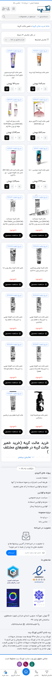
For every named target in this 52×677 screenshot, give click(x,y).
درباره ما (25, 3)
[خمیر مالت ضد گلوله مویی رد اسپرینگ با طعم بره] (13, 303)
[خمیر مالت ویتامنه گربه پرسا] (39, 58)
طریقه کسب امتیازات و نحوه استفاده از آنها (29, 482)
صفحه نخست (41, 478)
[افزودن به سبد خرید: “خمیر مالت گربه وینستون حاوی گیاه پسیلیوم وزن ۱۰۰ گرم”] (6, 89)
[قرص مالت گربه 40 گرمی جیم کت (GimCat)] (39, 107)
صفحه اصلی (34, 3)
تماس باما (16, 3)
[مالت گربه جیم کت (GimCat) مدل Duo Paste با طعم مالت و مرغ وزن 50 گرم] (13, 205)
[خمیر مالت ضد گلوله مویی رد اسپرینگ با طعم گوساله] (13, 352)
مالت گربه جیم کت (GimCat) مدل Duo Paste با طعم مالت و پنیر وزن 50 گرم (39, 220)
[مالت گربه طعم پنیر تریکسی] (13, 401)
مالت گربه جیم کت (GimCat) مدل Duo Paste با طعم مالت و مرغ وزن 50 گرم (13, 220)
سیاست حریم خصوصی (38, 497)
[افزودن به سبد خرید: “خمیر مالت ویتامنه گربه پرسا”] (32, 89)
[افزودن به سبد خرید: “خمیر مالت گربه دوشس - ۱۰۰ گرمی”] (32, 186)
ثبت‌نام (11, 552)
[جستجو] (4, 16)
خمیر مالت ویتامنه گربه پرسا (39, 72)
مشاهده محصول (38, 235)
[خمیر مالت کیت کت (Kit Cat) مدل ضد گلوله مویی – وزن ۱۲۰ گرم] (13, 156)
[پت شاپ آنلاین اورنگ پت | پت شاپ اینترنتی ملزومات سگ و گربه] (44, 9)
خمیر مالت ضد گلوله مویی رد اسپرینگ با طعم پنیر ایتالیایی (39, 318)
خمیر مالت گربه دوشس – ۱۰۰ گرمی (39, 171)
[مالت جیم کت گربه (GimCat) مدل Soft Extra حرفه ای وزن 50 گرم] (13, 107)
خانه (47, 26)
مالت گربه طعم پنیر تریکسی (13, 415)
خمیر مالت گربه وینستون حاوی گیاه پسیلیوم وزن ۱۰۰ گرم (13, 73)
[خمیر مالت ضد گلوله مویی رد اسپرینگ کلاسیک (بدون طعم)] (39, 352)
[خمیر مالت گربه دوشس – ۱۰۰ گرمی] (39, 156)
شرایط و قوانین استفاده (37, 502)
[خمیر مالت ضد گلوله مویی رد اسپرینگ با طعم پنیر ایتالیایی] (39, 303)
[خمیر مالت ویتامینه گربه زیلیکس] (39, 401)
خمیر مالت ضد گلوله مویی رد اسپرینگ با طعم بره (13, 318)
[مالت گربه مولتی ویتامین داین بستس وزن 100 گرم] (39, 254)
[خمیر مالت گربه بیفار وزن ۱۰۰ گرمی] (13, 254)
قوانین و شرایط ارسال (38, 506)
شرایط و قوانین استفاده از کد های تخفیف (30, 486)
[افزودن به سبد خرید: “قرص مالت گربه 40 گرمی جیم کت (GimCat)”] (32, 137)
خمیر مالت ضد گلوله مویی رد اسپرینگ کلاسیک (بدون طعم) (39, 367)
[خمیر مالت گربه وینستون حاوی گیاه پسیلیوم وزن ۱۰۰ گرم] (13, 58)
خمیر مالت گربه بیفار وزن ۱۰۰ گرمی (13, 269)
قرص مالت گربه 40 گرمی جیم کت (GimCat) (39, 122)
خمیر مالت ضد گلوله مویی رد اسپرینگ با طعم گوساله (13, 367)
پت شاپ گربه (38, 26)
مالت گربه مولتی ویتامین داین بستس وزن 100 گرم (39, 269)
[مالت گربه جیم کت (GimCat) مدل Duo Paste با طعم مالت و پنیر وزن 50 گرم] (39, 205)
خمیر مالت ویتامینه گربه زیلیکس (39, 416)
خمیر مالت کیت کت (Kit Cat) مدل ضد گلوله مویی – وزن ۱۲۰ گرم (13, 171)
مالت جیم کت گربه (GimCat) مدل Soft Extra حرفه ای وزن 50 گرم (13, 122)
